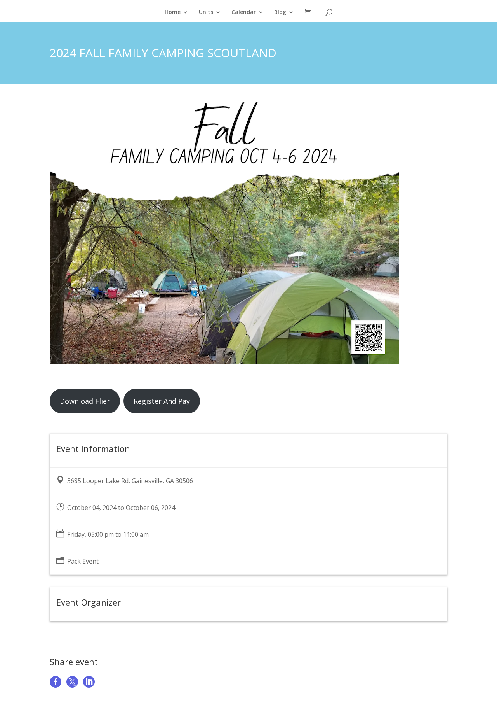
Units (206, 12)
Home (173, 12)
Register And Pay (162, 401)
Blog (280, 12)
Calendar (243, 12)
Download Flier (85, 401)
